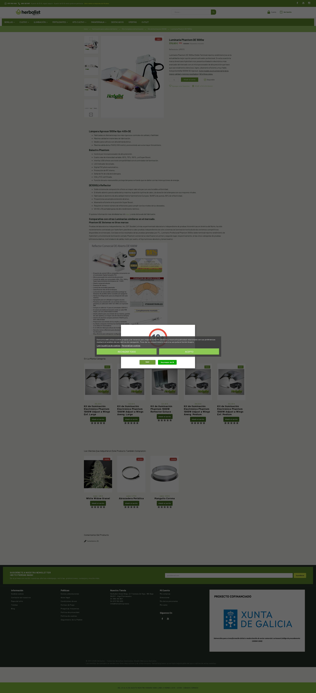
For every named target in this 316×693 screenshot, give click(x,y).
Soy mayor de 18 (167, 362)
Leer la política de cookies (108, 345)
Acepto (189, 351)
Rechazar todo (127, 351)
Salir (147, 362)
